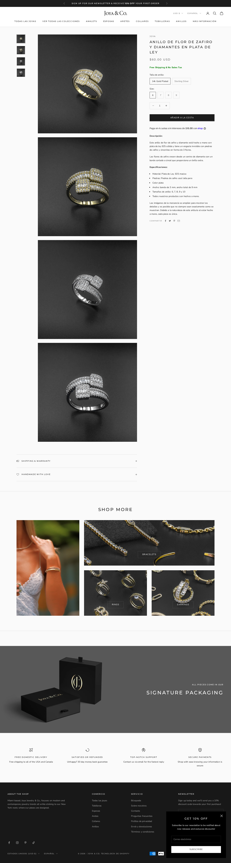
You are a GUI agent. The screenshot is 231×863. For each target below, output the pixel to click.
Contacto (135, 810)
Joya (153, 36)
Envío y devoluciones (141, 826)
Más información (205, 21)
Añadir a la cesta (182, 117)
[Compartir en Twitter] (170, 221)
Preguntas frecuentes (141, 816)
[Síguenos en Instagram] (17, 842)
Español (192, 13)
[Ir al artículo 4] (20, 72)
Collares (142, 21)
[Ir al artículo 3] (20, 61)
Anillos (181, 21)
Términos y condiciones (142, 831)
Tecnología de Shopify (115, 854)
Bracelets (149, 554)
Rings (115, 604)
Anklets (91, 21)
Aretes (125, 21)
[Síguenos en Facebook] (9, 842)
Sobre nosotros (139, 805)
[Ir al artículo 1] (20, 38)
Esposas (108, 21)
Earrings (183, 604)
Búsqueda (136, 800)
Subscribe (196, 849)
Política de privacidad (141, 821)
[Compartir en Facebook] (165, 221)
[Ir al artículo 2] (20, 50)
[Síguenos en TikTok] (33, 842)
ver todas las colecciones (61, 21)
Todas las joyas (25, 21)
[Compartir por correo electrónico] (178, 221)
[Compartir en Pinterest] (174, 221)
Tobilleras (162, 21)
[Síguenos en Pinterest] (25, 842)
